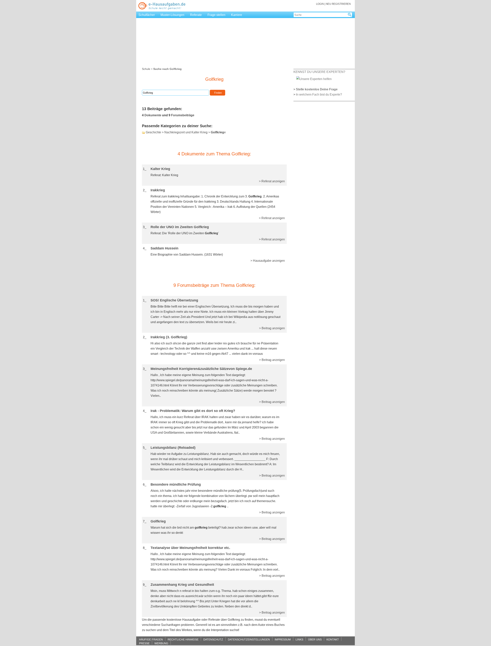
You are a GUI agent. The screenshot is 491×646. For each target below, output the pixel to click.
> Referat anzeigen (272, 181)
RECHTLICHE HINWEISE (183, 639)
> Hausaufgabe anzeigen (267, 260)
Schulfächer (146, 15)
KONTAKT (332, 639)
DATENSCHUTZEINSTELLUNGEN (249, 639)
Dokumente (152, 115)
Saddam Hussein (164, 248)
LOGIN (320, 3)
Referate (196, 15)
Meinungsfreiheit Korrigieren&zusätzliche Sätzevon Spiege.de (201, 369)
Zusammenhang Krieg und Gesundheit (182, 585)
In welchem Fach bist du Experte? (319, 94)
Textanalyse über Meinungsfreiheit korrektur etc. (190, 548)
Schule (146, 68)
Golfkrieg (158, 521)
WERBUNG (161, 643)
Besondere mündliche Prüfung (176, 484)
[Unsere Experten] (314, 78)
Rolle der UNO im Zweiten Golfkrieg (180, 227)
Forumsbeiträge (182, 115)
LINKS (299, 639)
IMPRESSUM (283, 639)
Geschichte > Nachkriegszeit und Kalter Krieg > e (186, 132)
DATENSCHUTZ (213, 639)
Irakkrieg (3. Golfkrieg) (169, 337)
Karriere (236, 15)
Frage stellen (216, 15)
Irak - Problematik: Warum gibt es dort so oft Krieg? (193, 411)
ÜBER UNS (315, 639)
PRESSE (144, 643)
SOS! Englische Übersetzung (174, 300)
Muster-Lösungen (172, 15)
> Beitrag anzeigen (272, 328)
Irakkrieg (158, 190)
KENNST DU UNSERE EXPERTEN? (319, 71)
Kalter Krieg (160, 169)
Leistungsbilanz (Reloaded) (173, 448)
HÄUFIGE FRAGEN (151, 639)
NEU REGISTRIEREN (338, 3)
